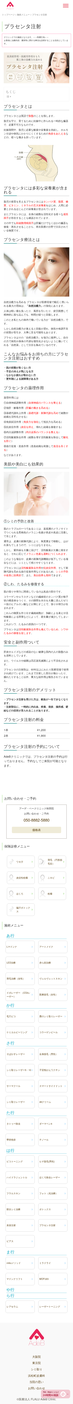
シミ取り (36, 1369)
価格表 (36, 830)
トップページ (8, 14)
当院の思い (36, 1382)
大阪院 (36, 1357)
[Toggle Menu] (66, 5)
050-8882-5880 (36, 820)
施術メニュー (23, 14)
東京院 (36, 1363)
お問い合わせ (36, 1388)
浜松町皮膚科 (36, 1376)
